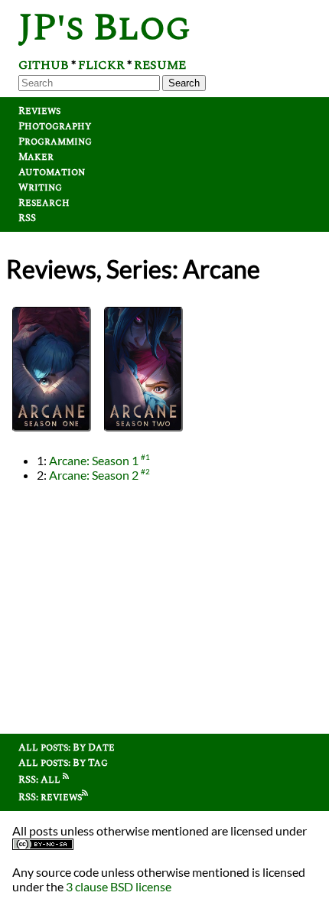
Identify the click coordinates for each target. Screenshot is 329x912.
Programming (55, 141)
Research (44, 202)
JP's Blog (104, 28)
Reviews (39, 111)
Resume (160, 65)
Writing (40, 187)
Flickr (101, 65)
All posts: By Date (66, 747)
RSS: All (40, 779)
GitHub (43, 65)
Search (184, 83)
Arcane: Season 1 (93, 460)
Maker (36, 156)
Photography (54, 126)
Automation (51, 172)
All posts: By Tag (63, 762)
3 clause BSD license (118, 886)
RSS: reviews (50, 797)
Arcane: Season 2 (93, 474)
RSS (27, 218)
